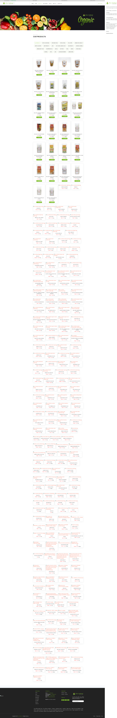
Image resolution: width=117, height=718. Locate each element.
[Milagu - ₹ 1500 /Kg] (37, 254)
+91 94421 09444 (52, 695)
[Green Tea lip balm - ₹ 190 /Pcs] (49, 370)
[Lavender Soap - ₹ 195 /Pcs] (39, 404)
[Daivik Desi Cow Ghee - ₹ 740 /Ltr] (76, 271)
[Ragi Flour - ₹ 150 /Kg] (52, 544)
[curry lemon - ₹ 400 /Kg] (72, 500)
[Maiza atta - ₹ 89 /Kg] (77, 577)
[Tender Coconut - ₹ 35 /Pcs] (37, 647)
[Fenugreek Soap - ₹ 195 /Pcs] (64, 387)
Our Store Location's (52, 699)
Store (36, 3)
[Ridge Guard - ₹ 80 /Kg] (63, 247)
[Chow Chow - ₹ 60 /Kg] (38, 247)
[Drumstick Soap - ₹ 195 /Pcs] (51, 395)
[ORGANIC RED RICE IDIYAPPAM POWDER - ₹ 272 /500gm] (65, 148)
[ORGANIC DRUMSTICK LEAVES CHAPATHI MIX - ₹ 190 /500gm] (52, 84)
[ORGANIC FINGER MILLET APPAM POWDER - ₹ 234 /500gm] (39, 148)
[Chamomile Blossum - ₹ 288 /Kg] (39, 263)
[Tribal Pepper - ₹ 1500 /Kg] (52, 335)
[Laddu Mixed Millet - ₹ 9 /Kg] (52, 429)
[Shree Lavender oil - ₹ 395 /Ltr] (67, 436)
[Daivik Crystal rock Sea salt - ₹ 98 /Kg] (51, 271)
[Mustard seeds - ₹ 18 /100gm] (73, 602)
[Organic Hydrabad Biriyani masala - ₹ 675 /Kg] (39, 317)
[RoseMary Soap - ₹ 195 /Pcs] (76, 362)
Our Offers (37, 700)
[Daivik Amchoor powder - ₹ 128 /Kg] (77, 290)
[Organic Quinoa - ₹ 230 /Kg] (63, 620)
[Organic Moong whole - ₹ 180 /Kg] (51, 630)
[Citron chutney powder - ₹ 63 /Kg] (77, 281)
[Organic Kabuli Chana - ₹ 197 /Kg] (77, 629)
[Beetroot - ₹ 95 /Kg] (64, 517)
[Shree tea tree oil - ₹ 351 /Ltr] (51, 451)
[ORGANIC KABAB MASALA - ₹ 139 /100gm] (65, 63)
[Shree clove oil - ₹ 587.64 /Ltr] (39, 387)
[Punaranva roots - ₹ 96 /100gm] (73, 461)
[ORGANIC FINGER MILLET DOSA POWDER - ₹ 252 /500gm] (52, 191)
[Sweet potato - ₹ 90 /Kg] (77, 517)
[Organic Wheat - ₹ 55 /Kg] (51, 619)
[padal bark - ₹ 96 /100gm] (36, 468)
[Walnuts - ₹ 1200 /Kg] (38, 378)
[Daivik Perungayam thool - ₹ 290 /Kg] (65, 300)
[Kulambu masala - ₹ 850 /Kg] (52, 308)
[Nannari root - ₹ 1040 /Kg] (63, 451)
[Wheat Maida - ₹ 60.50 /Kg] (39, 578)
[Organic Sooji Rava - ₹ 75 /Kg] (51, 610)
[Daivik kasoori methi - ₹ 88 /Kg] (39, 300)
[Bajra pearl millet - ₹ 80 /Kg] (39, 586)
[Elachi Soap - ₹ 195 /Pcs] (38, 395)
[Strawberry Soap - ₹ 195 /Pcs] (65, 404)
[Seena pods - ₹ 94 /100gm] (49, 460)
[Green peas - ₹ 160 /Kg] (52, 525)
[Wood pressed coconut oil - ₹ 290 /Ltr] (77, 534)
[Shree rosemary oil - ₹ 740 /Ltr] (62, 444)
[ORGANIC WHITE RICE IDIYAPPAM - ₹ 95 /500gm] (65, 84)
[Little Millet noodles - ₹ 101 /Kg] (76, 412)
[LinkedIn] (110, 36)
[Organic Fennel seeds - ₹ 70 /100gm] (76, 620)
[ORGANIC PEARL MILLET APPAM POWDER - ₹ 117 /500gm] (65, 127)
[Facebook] (106, 36)
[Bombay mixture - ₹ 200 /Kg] (61, 603)
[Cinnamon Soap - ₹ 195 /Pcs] (77, 404)
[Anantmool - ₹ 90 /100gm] (38, 485)
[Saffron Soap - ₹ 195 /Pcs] (38, 411)
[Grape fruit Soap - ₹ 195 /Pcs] (64, 395)
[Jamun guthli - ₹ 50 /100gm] (70, 468)
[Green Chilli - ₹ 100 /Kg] (74, 524)
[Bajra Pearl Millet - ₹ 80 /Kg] (45, 436)
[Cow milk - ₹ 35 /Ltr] (39, 659)
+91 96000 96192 (13, 0)
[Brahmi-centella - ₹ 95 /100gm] (39, 477)
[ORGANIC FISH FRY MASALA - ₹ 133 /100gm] (77, 63)
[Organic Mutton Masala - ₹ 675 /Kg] (52, 317)
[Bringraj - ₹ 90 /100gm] (51, 477)
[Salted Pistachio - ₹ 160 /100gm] (65, 543)
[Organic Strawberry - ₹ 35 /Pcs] (72, 647)
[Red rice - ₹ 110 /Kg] (65, 586)
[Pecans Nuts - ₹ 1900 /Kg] (62, 378)
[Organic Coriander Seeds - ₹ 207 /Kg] (64, 629)
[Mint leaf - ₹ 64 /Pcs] (77, 639)
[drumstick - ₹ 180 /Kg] (52, 658)
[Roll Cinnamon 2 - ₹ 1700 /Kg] (65, 290)
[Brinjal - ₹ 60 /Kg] (76, 185)
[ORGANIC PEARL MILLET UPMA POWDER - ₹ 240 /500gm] (77, 148)
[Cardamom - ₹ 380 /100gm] (64, 668)
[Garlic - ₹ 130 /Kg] (52, 534)
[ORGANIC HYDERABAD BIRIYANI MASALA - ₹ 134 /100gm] (39, 63)
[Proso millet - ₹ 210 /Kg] (76, 420)
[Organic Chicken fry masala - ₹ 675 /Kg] (77, 308)
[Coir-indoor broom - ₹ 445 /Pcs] (63, 486)
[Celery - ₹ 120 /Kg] (74, 223)
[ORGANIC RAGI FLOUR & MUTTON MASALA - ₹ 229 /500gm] (77, 106)
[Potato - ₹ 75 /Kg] (39, 525)
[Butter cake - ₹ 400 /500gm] (74, 485)
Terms (94, 716)
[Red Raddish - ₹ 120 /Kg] (51, 223)
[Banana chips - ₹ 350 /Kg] (72, 493)
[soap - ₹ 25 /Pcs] (37, 370)
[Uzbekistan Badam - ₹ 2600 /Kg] (50, 379)
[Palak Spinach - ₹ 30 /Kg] (59, 231)
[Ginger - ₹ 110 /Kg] (39, 533)
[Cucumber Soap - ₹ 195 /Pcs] (52, 404)
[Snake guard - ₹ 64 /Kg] (64, 238)
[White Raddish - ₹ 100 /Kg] (65, 185)
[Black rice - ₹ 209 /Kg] (52, 578)
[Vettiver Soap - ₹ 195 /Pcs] (51, 411)
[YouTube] (109, 36)
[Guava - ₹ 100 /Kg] (73, 508)
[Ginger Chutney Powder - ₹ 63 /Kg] (77, 300)
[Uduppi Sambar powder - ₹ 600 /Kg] (65, 308)
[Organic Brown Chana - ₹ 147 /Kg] (39, 639)
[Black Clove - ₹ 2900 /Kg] (38, 271)
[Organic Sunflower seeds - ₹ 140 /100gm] (51, 668)
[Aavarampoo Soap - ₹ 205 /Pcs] (64, 336)
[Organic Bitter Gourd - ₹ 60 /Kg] (75, 214)
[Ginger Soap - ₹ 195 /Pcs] (61, 370)
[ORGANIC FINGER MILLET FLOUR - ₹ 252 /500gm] (39, 191)
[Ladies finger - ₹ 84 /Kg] (39, 543)
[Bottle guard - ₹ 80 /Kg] (51, 247)
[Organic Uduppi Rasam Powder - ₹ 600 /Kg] (65, 327)
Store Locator (100, 3)
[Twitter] (112, 36)
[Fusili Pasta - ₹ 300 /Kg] (51, 386)
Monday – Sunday (64, 692)
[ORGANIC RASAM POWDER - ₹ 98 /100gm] (39, 127)
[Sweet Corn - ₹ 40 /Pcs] (52, 517)
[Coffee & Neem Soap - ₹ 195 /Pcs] (39, 362)
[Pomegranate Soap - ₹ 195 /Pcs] (64, 412)
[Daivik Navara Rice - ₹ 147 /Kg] (52, 281)
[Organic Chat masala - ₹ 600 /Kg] (65, 317)
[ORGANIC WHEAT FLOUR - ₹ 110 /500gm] (77, 84)
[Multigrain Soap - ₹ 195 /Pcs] (76, 387)
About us (54, 3)
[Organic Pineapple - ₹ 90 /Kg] (38, 553)
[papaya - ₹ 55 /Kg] (65, 658)
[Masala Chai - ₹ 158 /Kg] (51, 361)
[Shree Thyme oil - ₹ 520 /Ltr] (65, 429)
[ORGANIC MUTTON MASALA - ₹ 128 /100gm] (65, 106)
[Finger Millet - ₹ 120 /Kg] (36, 436)
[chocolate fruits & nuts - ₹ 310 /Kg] (75, 379)
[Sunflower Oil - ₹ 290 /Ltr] (65, 566)
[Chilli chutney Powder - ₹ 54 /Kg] (39, 308)
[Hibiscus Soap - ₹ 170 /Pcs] (39, 345)
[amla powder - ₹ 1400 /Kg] (76, 452)
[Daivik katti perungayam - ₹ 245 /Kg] (52, 300)
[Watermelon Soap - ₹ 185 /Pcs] (51, 354)
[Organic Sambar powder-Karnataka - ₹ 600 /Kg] (39, 290)
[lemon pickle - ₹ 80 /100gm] (39, 508)
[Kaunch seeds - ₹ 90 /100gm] (58, 469)
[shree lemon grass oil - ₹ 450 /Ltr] (39, 452)
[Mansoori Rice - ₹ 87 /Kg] (52, 586)
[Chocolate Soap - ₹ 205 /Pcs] (64, 345)
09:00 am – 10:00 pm (64, 694)
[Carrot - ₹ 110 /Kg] (39, 676)
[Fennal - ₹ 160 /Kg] (38, 230)
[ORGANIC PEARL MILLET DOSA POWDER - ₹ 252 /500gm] (52, 169)
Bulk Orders (45, 3)
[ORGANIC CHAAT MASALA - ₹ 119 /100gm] (39, 84)
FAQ (102, 716)
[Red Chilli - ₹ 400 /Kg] (39, 603)
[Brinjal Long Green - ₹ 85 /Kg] (39, 215)
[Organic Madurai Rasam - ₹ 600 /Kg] (52, 327)
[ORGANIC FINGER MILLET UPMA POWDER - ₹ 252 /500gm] (77, 127)
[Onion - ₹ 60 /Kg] (64, 534)
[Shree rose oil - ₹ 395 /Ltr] (50, 444)
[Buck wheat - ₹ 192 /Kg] (65, 578)
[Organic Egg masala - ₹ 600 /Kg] (39, 327)
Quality (50, 3)
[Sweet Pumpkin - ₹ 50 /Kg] (61, 207)
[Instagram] (63, 700)
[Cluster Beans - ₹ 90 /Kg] (39, 223)
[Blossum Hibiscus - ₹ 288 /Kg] (52, 263)
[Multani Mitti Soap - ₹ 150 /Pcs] (60, 255)
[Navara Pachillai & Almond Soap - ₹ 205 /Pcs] (77, 336)
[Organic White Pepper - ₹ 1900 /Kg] (39, 336)
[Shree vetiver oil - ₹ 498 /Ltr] (38, 444)
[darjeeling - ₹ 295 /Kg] (72, 254)
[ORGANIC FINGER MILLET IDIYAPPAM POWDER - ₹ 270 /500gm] (77, 169)
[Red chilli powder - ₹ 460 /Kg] (77, 594)
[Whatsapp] (113, 36)
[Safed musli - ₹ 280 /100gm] (61, 460)
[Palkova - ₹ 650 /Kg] (38, 493)
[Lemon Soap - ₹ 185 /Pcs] (38, 353)
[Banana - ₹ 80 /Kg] (52, 509)
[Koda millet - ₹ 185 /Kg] (74, 428)
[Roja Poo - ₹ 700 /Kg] (48, 254)
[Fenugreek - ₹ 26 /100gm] (52, 594)
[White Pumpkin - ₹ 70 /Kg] (63, 214)
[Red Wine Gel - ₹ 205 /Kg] (77, 316)
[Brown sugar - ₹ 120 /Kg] (77, 566)
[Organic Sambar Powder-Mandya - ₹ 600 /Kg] (52, 290)
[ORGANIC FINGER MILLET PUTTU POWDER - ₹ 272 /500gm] (65, 169)
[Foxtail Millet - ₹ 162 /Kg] (76, 555)
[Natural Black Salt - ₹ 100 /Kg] (75, 611)
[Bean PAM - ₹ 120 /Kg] (51, 214)
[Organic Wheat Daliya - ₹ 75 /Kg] (63, 610)
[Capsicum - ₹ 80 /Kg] (38, 206)
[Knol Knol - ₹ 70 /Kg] (49, 206)
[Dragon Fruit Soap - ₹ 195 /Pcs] (64, 362)
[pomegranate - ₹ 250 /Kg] (77, 657)
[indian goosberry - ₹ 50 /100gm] (63, 477)
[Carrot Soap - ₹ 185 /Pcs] (63, 353)
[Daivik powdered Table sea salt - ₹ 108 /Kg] (64, 271)
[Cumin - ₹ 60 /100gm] (65, 594)
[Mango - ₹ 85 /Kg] (50, 554)
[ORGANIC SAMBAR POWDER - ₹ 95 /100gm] (52, 63)
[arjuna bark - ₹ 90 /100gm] (75, 477)
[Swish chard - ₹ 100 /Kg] (52, 239)
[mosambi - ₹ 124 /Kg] (60, 500)
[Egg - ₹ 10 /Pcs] (52, 639)
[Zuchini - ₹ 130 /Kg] (37, 500)
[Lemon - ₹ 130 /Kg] (63, 508)
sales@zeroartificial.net (109, 33)
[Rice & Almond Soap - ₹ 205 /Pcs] (76, 354)
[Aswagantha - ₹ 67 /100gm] (50, 485)
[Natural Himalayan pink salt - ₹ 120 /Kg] (39, 620)
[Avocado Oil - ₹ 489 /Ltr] (75, 262)
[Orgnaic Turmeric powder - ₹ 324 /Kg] (39, 628)
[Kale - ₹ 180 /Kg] (47, 230)
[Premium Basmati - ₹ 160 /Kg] (77, 586)
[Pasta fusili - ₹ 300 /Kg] (39, 566)
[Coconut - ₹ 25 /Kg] (76, 238)
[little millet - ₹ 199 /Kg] (51, 420)
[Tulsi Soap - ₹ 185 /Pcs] (75, 345)
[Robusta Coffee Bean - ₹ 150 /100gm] (39, 667)
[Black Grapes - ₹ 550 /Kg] (73, 370)
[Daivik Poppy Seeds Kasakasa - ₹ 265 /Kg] (39, 281)
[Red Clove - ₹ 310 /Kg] (74, 247)
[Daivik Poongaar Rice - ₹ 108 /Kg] (65, 281)
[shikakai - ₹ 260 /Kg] (38, 460)
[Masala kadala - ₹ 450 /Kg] (48, 493)
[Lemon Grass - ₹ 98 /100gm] (45, 468)
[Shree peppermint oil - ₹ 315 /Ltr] (75, 444)
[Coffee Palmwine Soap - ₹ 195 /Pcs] (76, 395)
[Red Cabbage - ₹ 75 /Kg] (71, 230)
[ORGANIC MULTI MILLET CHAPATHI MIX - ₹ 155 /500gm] (52, 106)
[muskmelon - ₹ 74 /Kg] (48, 500)
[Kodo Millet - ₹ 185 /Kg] (63, 556)
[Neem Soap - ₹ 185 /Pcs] (51, 345)
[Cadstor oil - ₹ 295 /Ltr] (64, 262)
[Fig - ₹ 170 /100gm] (77, 543)
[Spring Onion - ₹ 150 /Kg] (64, 223)
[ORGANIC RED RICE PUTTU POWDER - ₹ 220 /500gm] (52, 148)
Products (40, 3)
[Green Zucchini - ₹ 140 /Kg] (39, 239)
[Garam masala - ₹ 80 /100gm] (39, 594)
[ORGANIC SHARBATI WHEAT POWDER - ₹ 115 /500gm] (39, 106)
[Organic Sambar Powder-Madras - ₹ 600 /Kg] (77, 327)
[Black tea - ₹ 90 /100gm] (65, 639)
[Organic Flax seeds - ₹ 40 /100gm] (39, 611)
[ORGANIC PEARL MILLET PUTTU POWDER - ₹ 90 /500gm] (52, 127)
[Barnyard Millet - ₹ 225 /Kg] (39, 429)
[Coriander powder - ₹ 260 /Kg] (50, 602)
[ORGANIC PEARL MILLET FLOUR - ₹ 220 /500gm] (39, 169)
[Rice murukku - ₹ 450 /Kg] (60, 493)
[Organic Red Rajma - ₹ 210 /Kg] (48, 648)
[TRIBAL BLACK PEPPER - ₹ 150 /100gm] (77, 668)
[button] (39, 74)
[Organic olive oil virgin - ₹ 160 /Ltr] (55, 436)
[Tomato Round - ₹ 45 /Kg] (74, 207)
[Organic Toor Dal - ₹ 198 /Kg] (60, 647)
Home (33, 3)
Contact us (60, 3)
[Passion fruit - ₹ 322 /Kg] (39, 516)
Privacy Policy (98, 716)
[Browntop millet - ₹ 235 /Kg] (63, 420)
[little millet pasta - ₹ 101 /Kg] (39, 420)
